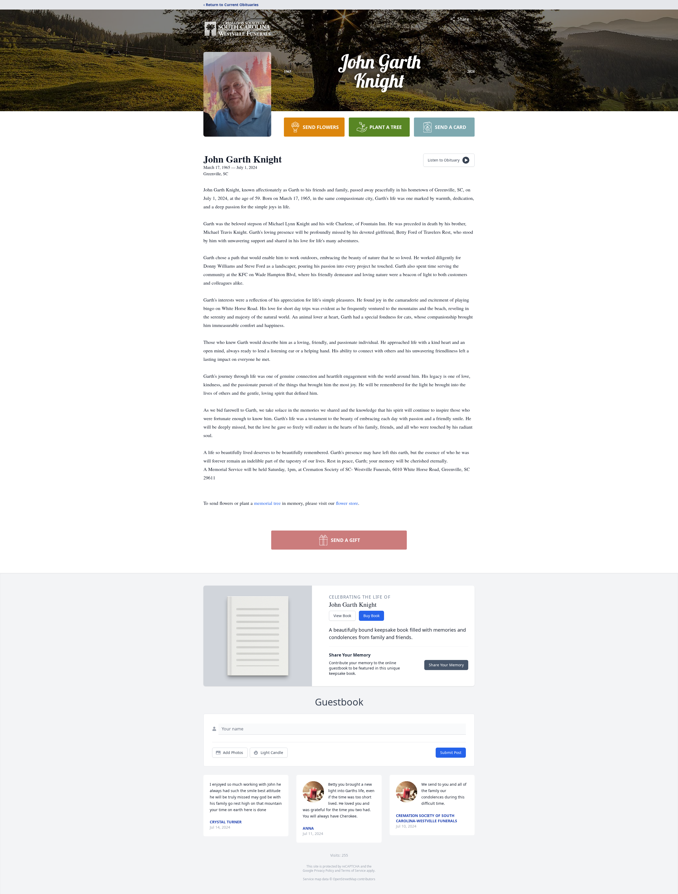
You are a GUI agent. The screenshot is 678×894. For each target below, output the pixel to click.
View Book (342, 615)
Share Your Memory (446, 664)
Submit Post (450, 752)
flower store (347, 503)
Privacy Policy (324, 870)
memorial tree (267, 503)
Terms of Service (353, 870)
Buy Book (371, 615)
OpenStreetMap (344, 879)
